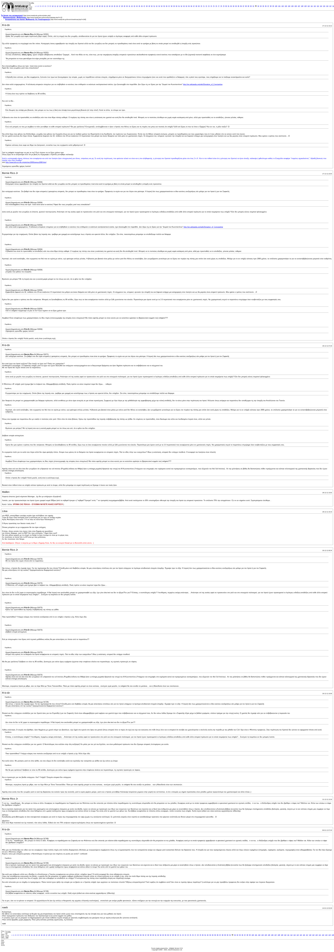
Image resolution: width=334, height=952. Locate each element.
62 (181, 6)
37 (119, 6)
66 (191, 6)
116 (327, 6)
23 (85, 6)
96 (266, 6)
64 (186, 6)
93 (258, 6)
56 (166, 6)
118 (310, 935)
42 (132, 6)
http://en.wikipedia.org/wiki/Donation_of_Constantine (202, 84)
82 (231, 6)
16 (67, 6)
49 (149, 6)
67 (194, 6)
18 (72, 6)
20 (77, 6)
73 (209, 6)
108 (302, 6)
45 (139, 6)
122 (323, 935)
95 (263, 6)
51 (154, 6)
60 (176, 6)
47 (144, 6)
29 (99, 6)
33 (109, 6)
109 (305, 6)
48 (147, 6)
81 (228, 6)
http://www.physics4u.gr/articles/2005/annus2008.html (26, 162)
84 (236, 6)
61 (179, 6)
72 (206, 6)
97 (268, 6)
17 (70, 6)
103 (286, 6)
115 (324, 6)
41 (129, 6)
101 (279, 6)
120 (316, 935)
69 (199, 6)
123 (326, 935)
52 (156, 6)
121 (320, 935)
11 (55, 6)
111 (312, 6)
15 (65, 6)
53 (159, 6)
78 (221, 6)
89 (248, 6)
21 (80, 6)
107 (299, 6)
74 (211, 6)
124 (329, 935)
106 (295, 6)
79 (223, 6)
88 (246, 6)
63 (184, 6)
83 (233, 6)
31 (104, 6)
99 (273, 6)
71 (204, 6)
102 (282, 6)
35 (114, 6)
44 (137, 6)
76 (216, 6)
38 (122, 6)
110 (309, 6)
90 (251, 6)
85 (238, 6)
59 (174, 6)
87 (243, 6)
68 (196, 6)
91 (253, 6)
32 (107, 6)
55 (164, 6)
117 (330, 6)
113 (318, 6)
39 (124, 6)
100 (276, 6)
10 (52, 6)
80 (226, 6)
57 (169, 6)
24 (87, 6)
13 (60, 6)
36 (117, 6)
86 (241, 6)
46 (142, 6)
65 (189, 6)
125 (333, 935)
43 (134, 6)
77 (218, 6)
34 (112, 6)
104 (289, 6)
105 (292, 6)
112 (315, 6)
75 (213, 6)
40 (127, 6)
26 (92, 6)
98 (271, 6)
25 (90, 6)
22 (82, 6)
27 (95, 6)
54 (161, 6)
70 (201, 6)
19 (75, 6)
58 (171, 6)
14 (62, 6)
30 (102, 6)
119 (313, 935)
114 (321, 6)
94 (261, 6)
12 (57, 6)
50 (152, 6)
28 (97, 6)
